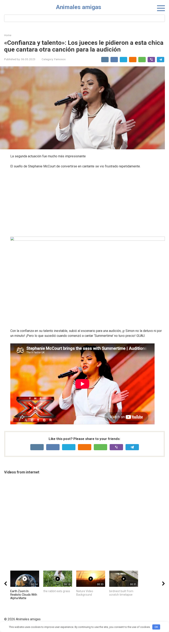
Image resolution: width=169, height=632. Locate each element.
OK (156, 627)
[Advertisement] (87, 202)
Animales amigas (78, 7)
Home (7, 35)
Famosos (60, 59)
